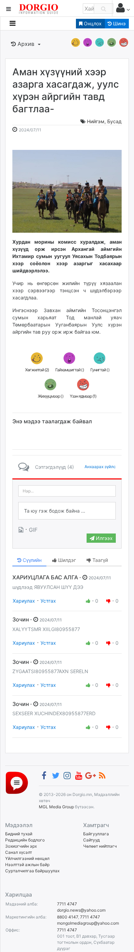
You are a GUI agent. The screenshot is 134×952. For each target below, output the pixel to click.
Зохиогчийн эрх (21, 846)
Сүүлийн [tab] (31, 560)
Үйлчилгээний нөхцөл (27, 858)
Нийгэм (95, 121)
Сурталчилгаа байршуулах (32, 870)
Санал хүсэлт (18, 852)
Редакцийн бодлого (25, 839)
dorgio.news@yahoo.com (81, 910)
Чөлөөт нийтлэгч (100, 846)
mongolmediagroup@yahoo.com (88, 923)
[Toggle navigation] (12, 23)
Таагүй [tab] (99, 560)
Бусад (114, 121)
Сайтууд (91, 839)
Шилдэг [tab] (66, 560)
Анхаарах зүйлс (100, 466)
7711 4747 (67, 903)
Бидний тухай (18, 833)
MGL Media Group (56, 806)
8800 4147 (67, 916)
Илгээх (103, 538)
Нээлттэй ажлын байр (27, 864)
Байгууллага (96, 833)
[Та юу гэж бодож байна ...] (67, 511)
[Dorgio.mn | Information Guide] (17, 782)
